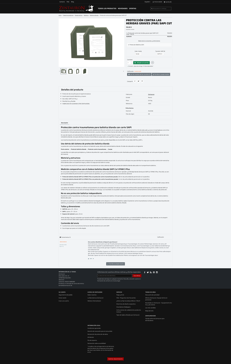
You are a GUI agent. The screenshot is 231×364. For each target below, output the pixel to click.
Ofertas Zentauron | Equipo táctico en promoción (156, 299)
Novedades (122, 8)
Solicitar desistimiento (115, 359)
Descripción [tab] (64, 123)
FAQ (68, 2)
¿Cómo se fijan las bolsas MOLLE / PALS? (128, 301)
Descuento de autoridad (152, 295)
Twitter (148, 272)
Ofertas (132, 8)
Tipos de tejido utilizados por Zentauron (128, 315)
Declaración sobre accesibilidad (97, 343)
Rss (151, 272)
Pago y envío (120, 295)
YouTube (154, 272)
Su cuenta (62, 292)
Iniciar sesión (62, 298)
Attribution (91, 337)
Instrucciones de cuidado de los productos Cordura (128, 311)
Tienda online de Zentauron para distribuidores (154, 319)
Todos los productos (107, 8)
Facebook (144, 272)
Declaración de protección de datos (98, 334)
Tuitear (138, 81)
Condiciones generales (94, 328)
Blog (72, 2)
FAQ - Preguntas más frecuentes (126, 298)
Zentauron (151, 94)
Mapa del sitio (149, 311)
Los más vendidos (150, 308)
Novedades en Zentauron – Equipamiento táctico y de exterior (158, 304)
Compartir (134, 81)
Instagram (157, 272)
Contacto (62, 2)
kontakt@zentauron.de (65, 285)
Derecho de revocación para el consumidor (100, 331)
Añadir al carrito (141, 62)
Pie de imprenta (92, 340)
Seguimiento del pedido (65, 295)
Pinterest (142, 81)
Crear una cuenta (64, 301)
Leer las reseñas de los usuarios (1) (140, 74)
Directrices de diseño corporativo (126, 304)
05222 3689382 (70, 282)
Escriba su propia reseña (161, 74)
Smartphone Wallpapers (123, 307)
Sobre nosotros (92, 295)
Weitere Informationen (94, 301)
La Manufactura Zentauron (95, 298)
